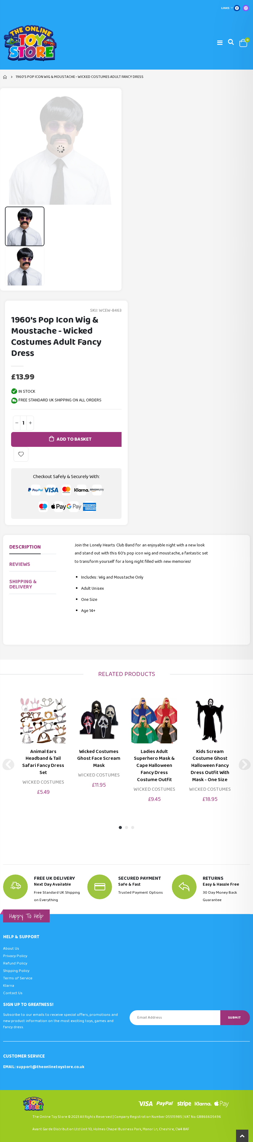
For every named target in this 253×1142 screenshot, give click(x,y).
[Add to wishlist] (21, 454)
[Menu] (219, 43)
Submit (234, 1017)
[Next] (244, 764)
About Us (11, 948)
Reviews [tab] (19, 564)
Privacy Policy (15, 956)
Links (225, 8)
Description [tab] (25, 547)
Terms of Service (17, 978)
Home (5, 77)
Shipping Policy (16, 971)
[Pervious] (8, 764)
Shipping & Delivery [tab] (23, 584)
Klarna (8, 985)
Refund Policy (15, 963)
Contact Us (13, 993)
